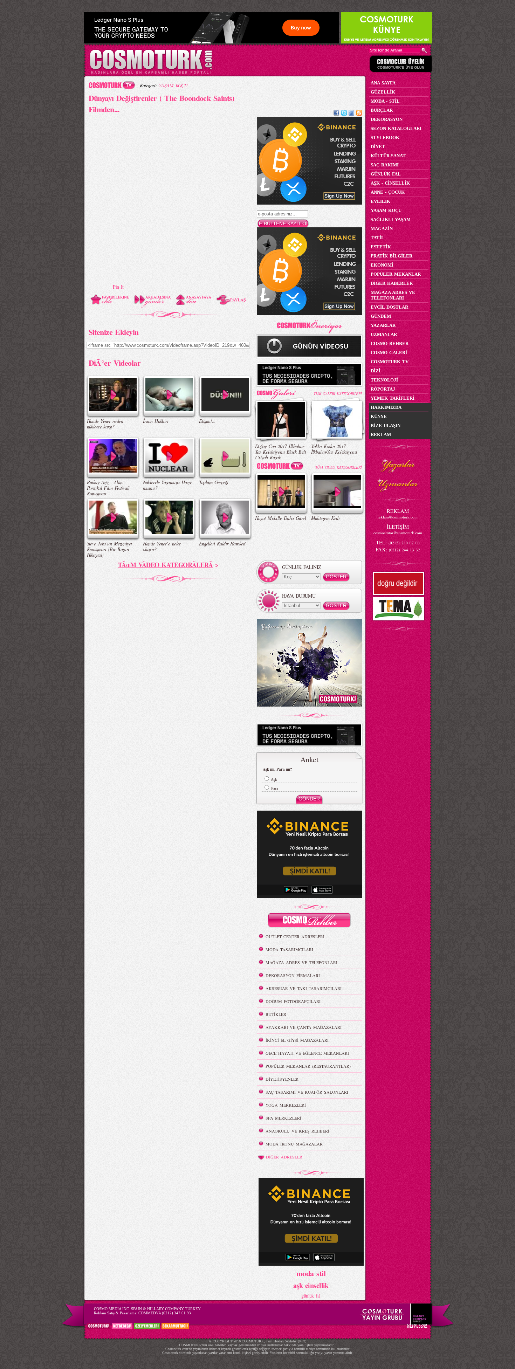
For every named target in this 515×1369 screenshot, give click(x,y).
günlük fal (310, 1295)
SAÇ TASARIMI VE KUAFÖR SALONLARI (307, 1092)
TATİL (377, 237)
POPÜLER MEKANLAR (396, 274)
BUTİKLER (276, 1014)
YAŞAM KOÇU (173, 85)
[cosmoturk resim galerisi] (281, 391)
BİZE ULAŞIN (385, 425)
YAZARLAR (383, 325)
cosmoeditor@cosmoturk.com (397, 532)
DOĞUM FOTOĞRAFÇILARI (293, 1001)
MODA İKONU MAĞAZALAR (294, 1144)
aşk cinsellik (311, 1285)
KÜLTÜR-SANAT (388, 155)
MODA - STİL (385, 101)
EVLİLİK (380, 201)
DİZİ (375, 370)
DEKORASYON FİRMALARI (293, 975)
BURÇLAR (382, 110)
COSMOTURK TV (389, 361)
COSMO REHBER (389, 343)
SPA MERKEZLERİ (283, 1118)
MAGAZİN (382, 228)
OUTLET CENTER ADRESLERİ (295, 936)
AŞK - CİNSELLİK (390, 183)
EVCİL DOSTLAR (389, 307)
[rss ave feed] (359, 113)
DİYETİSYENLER (282, 1079)
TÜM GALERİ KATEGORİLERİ (338, 393)
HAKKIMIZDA (386, 407)
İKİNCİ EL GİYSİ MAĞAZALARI (297, 1040)
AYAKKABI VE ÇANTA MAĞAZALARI (304, 1027)
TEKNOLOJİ (384, 380)
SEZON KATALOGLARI (396, 128)
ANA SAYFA (383, 82)
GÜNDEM (381, 316)
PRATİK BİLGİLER (391, 256)
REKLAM (381, 434)
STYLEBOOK (385, 137)
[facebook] (336, 113)
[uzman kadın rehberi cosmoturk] (309, 921)
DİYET (378, 146)
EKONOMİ (382, 265)
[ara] (424, 50)
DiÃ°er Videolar (115, 362)
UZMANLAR (384, 334)
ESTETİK (381, 246)
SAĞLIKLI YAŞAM (391, 219)
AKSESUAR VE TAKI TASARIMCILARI (304, 988)
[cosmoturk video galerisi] (281, 467)
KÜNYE (379, 416)
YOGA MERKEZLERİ (286, 1105)
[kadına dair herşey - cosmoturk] (151, 73)
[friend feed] (351, 113)
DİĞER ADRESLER (284, 1157)
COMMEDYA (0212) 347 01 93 (164, 1313)
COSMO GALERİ (389, 352)
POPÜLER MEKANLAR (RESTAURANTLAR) (308, 1066)
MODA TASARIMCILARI (289, 949)
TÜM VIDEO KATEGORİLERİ (338, 467)
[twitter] (344, 113)
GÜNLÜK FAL (386, 174)
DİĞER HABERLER (392, 283)
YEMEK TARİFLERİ (392, 398)
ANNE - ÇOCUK (388, 192)
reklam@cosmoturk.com (398, 517)
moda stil (310, 1273)
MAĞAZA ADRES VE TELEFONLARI (301, 962)
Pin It (118, 286)
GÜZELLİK (383, 92)
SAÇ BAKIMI (385, 164)
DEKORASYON (387, 119)
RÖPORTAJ (383, 389)
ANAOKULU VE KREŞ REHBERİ (297, 1131)
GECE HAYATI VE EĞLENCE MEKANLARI (307, 1053)
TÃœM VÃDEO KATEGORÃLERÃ (165, 564)
